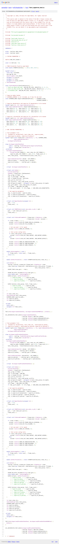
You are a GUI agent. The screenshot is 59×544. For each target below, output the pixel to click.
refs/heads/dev (18, 7)
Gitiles (9, 541)
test (27, 7)
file (33, 11)
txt (52, 541)
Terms (17, 541)
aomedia (4, 7)
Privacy (13, 541)
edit (37, 11)
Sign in (55, 2)
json (56, 541)
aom (10, 7)
